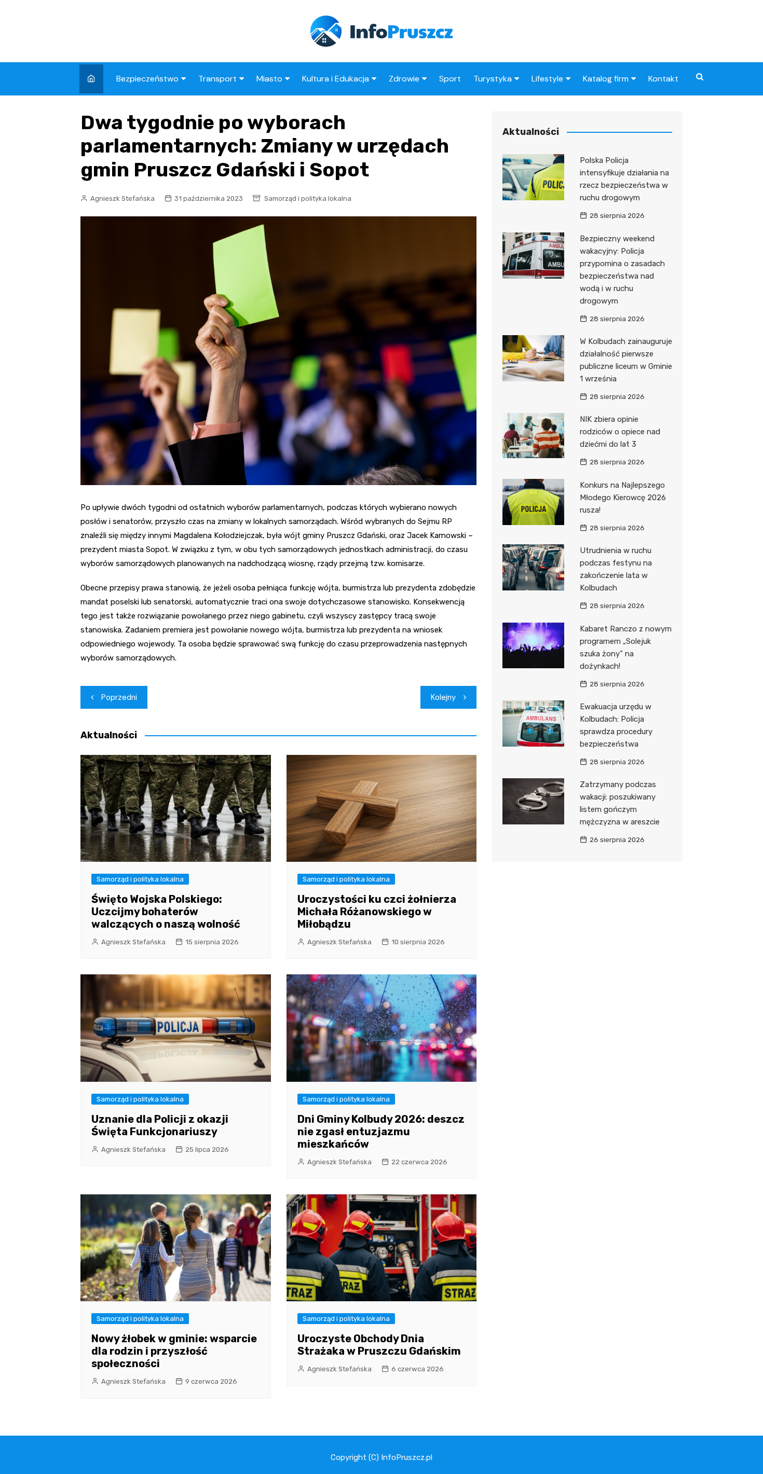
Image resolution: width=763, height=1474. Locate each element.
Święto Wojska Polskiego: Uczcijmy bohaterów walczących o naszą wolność (165, 911)
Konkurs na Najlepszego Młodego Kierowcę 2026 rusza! (623, 497)
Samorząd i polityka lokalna (307, 198)
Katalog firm (606, 78)
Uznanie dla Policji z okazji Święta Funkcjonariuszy (159, 1125)
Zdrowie (404, 78)
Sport (450, 78)
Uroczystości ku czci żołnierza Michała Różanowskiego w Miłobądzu (376, 911)
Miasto (269, 78)
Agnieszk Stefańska (122, 198)
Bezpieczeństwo (147, 78)
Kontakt (663, 78)
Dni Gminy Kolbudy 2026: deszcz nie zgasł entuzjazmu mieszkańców (381, 1131)
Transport (217, 78)
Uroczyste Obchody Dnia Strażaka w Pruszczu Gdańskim (379, 1344)
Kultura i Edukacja (335, 78)
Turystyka (492, 78)
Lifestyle (547, 78)
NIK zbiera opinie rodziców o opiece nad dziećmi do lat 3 (620, 432)
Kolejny (443, 697)
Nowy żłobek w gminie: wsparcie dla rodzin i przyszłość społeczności (174, 1351)
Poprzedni (119, 697)
